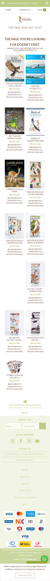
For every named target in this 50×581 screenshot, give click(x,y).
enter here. (37, 552)
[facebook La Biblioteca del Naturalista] (21, 441)
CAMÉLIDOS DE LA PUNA (14, 190)
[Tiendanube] (25, 560)
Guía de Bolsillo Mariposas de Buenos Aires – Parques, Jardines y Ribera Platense (14, 241)
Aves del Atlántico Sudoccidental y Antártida (35, 87)
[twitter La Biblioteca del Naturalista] (29, 441)
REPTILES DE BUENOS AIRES (15, 137)
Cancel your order (25, 555)
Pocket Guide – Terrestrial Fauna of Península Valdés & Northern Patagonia (35, 290)
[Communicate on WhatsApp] (44, 558)
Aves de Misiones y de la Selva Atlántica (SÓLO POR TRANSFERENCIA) (14, 84)
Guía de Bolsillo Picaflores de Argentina (35, 193)
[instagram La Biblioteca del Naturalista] (13, 441)
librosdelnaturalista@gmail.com (33, 454)
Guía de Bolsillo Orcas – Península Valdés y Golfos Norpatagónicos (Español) (35, 339)
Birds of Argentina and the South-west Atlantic (35, 139)
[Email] (37, 441)
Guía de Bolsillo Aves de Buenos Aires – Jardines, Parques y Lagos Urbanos (35, 241)
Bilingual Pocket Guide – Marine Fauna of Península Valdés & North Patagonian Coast (14, 339)
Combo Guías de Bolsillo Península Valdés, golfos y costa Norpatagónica (14, 376)
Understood (25, 575)
